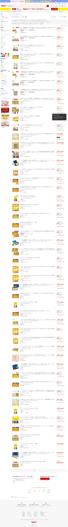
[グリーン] (8, 55)
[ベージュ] (7, 53)
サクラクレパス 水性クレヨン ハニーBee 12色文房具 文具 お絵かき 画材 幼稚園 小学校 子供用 (37, 231)
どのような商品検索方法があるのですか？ (18, 479)
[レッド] (4, 55)
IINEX (22, 465)
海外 (3, 60)
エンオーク (22, 103)
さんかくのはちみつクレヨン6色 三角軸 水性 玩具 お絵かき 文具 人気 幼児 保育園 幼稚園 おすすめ (37, 337)
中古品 (2, 39)
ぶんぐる (22, 298)
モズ (1, 48)
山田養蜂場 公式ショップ (24, 32)
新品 (1, 38)
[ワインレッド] (2, 55)
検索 (5, 34)
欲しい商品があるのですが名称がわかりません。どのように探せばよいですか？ (24, 478)
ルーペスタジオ (23, 342)
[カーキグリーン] (8, 53)
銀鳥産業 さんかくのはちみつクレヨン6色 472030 (29, 204)
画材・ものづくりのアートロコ (25, 174)
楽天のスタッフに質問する (45, 478)
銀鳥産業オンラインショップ (25, 120)
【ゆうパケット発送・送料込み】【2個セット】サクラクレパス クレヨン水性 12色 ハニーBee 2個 (37, 319)
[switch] (9, 71)
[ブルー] (1, 56)
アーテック (2, 49)
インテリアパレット (24, 333)
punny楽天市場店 (23, 360)
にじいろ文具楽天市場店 (24, 236)
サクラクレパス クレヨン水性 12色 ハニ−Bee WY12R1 (30, 257)
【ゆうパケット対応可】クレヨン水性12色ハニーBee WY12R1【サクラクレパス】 (35, 213)
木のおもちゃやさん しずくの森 (25, 395)
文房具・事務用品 (22, 497)
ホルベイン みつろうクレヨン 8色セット (27, 195)
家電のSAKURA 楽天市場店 (25, 59)
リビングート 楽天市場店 (24, 271)
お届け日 (2, 65)
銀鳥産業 (2, 47)
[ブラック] (1, 53)
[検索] (48, 6)
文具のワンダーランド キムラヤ (25, 422)
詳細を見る (41, 23)
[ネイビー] (2, 56)
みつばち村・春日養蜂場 (24, 50)
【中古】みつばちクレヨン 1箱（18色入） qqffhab (31, 434)
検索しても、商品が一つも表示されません (18, 480)
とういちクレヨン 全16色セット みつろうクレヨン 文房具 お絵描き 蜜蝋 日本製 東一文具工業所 (37, 151)
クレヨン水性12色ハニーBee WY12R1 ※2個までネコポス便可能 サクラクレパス (34, 310)
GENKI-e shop (23, 208)
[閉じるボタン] (66, 20)
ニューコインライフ (24, 147)
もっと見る (13, 482)
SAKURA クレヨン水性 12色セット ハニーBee (28, 222)
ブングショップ (23, 183)
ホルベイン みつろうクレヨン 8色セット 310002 (29, 408)
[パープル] (4, 56)
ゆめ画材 (22, 227)
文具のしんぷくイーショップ (25, 112)
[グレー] (2, 53)
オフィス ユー (23, 217)
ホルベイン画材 (3, 43)
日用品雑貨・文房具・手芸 (15, 497)
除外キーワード (3, 94)
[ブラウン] (5, 53)
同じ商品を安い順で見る (60, 103)
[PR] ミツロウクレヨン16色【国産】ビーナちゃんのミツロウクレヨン (32, 45)
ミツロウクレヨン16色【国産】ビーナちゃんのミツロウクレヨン (32, 124)
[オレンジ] (5, 55)
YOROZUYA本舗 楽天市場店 (25, 447)
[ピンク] (1, 55)
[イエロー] (7, 55)
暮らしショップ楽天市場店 (24, 412)
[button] (64, 3)
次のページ (43, 470)
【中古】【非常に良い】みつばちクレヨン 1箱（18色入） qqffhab (33, 461)
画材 (27, 497)
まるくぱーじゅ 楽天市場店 (25, 404)
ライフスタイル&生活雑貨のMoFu (25, 156)
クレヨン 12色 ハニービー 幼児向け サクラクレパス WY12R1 (31, 107)
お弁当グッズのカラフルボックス (25, 280)
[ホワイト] (4, 53)
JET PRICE (22, 385)
